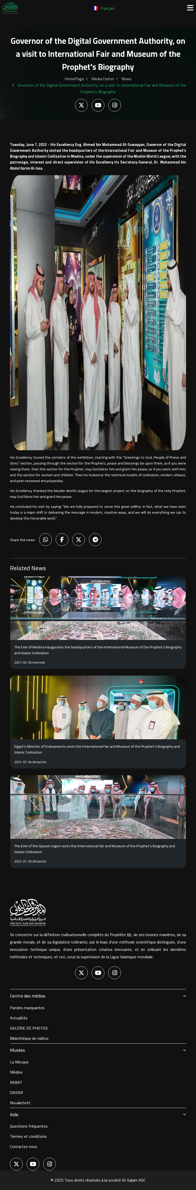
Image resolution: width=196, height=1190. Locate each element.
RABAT (16, 1082)
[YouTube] (98, 105)
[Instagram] (114, 105)
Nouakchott (20, 1102)
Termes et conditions (28, 1136)
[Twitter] (81, 105)
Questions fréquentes (29, 1126)
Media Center (102, 79)
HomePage (74, 79)
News (126, 79)
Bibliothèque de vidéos (29, 1038)
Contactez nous (23, 1146)
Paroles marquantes (27, 1007)
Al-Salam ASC (133, 1180)
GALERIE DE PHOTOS (29, 1028)
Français (107, 8)
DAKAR (16, 1092)
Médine (16, 1072)
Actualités (19, 1018)
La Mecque (19, 1062)
